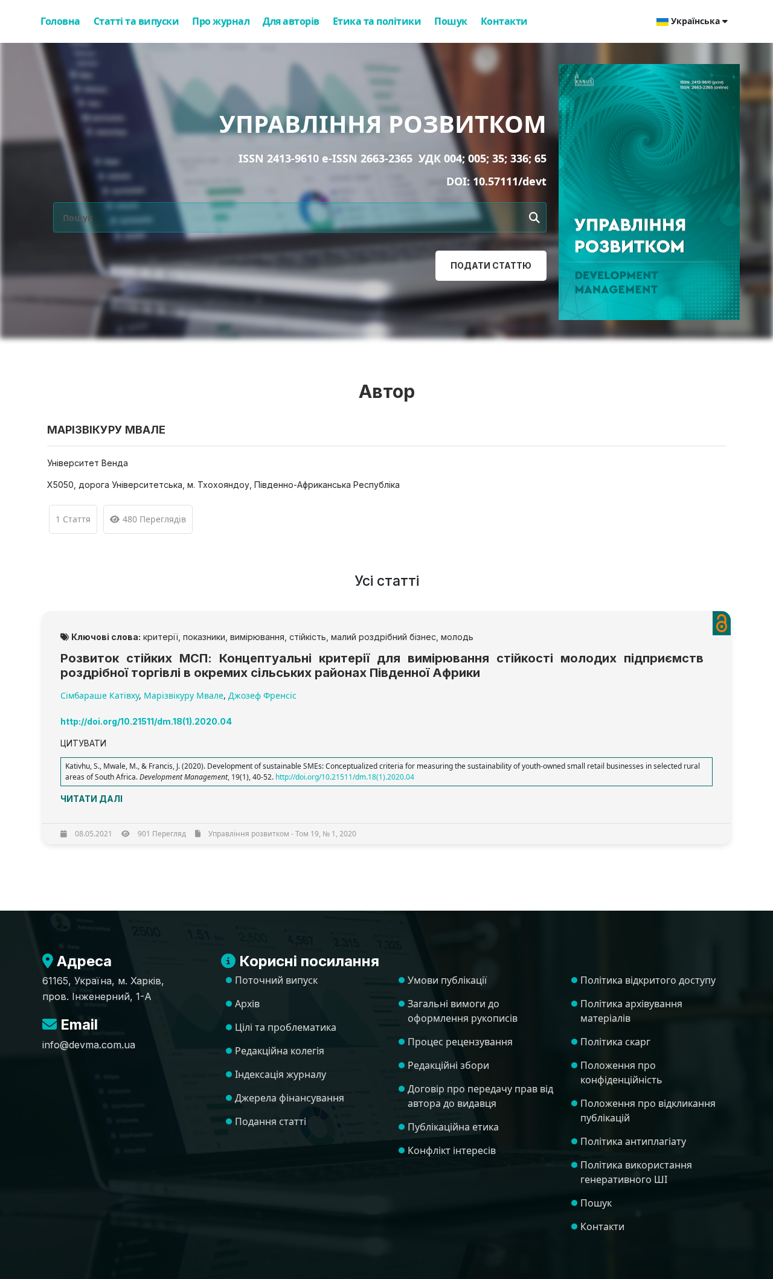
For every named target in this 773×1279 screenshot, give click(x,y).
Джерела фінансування (289, 1097)
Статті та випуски (136, 21)
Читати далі (91, 798)
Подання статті (270, 1121)
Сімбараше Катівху (99, 695)
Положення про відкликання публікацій (648, 1110)
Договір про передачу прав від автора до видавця (480, 1096)
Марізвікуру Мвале (183, 695)
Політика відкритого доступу (648, 980)
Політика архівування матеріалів (631, 1011)
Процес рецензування (460, 1041)
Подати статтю (491, 265)
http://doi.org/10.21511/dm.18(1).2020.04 (344, 777)
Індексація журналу (280, 1074)
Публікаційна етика (453, 1126)
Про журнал (220, 21)
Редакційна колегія (279, 1050)
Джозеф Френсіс (262, 695)
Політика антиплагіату (633, 1141)
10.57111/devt (510, 181)
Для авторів (291, 21)
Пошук (450, 21)
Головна (60, 21)
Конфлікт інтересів (452, 1150)
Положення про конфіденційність (621, 1072)
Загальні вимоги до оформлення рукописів (463, 1011)
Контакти (504, 21)
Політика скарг (615, 1041)
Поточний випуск (276, 980)
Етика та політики (377, 21)
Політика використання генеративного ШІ (636, 1172)
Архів (247, 1003)
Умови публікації (447, 980)
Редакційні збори (448, 1065)
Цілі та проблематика (285, 1027)
